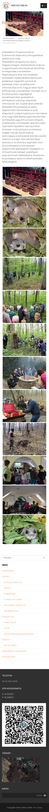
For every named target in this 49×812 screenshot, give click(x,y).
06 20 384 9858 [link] (9, 681)
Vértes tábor (10, 645)
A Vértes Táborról (13, 582)
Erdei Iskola (10, 622)
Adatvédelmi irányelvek (14, 651)
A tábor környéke (13, 599)
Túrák (7, 628)
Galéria (6, 639)
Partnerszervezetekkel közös (19, 634)
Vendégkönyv (11, 611)
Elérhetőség (8, 657)
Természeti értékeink (15, 605)
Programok (8, 616)
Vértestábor (19, 5)
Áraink (7, 588)
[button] (40, 795)
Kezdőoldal (8, 571)
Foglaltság (9, 594)
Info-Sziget (37, 807)
